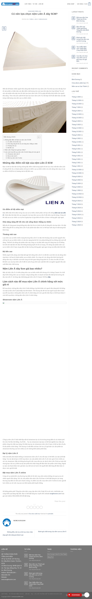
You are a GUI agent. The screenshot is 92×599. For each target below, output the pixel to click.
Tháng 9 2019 (76, 201)
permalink (50, 513)
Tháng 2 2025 (76, 97)
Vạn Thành (63, 554)
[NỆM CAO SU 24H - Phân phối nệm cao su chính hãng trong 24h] (10, 4)
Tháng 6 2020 (76, 180)
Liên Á (57, 554)
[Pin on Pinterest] (37, 507)
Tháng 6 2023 (76, 121)
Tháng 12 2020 (76, 169)
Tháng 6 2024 (76, 111)
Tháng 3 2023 (76, 124)
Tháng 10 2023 (76, 117)
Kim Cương (51, 554)
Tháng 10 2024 (76, 104)
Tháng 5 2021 (76, 152)
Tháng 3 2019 (76, 218)
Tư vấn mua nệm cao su (16, 594)
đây (49, 277)
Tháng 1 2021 (76, 166)
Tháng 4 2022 (76, 138)
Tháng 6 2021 (76, 149)
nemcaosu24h (43, 19)
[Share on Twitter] (31, 507)
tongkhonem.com (55, 493)
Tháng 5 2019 (76, 211)
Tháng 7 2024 (76, 107)
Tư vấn (35, 4)
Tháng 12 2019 (76, 194)
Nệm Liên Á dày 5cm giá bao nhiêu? (15, 150)
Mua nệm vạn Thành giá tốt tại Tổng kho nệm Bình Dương (82, 29)
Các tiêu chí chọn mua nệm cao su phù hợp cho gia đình (82, 58)
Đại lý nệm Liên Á (12, 156)
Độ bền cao (11, 147)
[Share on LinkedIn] (41, 507)
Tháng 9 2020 (76, 176)
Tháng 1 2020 (76, 190)
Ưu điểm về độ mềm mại (14, 141)
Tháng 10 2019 (76, 197)
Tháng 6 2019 (76, 207)
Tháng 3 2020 (76, 187)
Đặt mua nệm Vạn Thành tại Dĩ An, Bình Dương (82, 19)
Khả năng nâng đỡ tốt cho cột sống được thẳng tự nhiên (22, 143)
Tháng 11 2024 (76, 100)
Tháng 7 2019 (76, 204)
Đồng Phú (50, 557)
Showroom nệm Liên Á (14, 154)
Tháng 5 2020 (76, 183)
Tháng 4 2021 (76, 155)
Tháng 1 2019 (76, 225)
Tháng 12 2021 (76, 142)
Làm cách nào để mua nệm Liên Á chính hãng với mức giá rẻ (22, 152)
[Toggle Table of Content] (38, 137)
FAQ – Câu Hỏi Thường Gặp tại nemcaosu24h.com (46, 594)
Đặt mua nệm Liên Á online (15, 158)
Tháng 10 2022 (76, 131)
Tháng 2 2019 (76, 221)
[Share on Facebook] (28, 507)
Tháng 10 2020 (76, 173)
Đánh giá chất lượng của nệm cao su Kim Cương (82, 39)
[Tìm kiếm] (22, 4)
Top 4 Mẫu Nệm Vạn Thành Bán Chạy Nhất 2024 (81, 48)
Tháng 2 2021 (76, 162)
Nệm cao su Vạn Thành (79, 86)
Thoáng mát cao (12, 145)
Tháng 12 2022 (76, 128)
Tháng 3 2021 (76, 159)
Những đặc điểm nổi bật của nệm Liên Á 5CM (18, 140)
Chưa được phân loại (34, 11)
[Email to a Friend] (34, 507)
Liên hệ (40, 4)
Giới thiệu (28, 4)
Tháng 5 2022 (76, 135)
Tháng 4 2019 (76, 214)
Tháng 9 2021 (76, 145)
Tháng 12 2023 (76, 114)
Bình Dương (76, 79)
